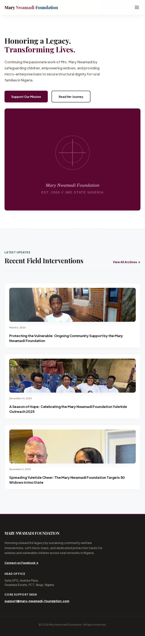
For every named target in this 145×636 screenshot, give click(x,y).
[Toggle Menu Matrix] (136, 7)
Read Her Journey (71, 96)
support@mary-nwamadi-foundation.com (37, 601)
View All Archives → (126, 262)
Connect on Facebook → (22, 562)
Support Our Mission (26, 96)
